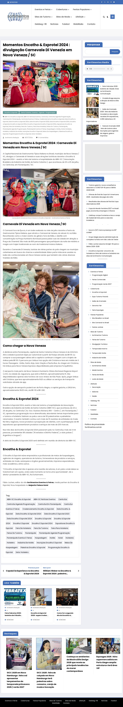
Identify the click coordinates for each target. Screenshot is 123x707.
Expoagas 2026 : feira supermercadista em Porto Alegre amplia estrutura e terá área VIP (35, 662)
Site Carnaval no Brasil (100, 322)
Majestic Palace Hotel (38, 485)
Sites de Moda (63, 16)
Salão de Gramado (99, 301)
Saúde (94, 396)
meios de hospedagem (50, 131)
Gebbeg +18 (41, 24)
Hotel (63, 129)
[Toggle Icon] (112, 17)
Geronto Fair (97, 305)
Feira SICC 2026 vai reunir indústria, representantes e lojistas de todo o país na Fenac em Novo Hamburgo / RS (66, 679)
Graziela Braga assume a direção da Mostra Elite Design (110, 100)
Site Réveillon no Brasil (100, 318)
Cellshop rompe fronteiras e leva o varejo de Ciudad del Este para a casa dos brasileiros (103, 217)
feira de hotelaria (15, 126)
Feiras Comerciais (99, 279)
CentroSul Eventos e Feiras (30, 119)
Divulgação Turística (99, 344)
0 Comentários (43, 138)
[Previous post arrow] (3, 570)
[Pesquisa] (104, 16)
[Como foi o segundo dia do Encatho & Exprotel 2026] (67, 597)
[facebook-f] (102, 2)
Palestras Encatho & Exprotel (33, 547)
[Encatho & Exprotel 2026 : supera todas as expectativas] (41, 597)
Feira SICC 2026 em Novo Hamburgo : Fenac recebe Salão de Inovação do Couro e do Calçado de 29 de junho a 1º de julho (96, 677)
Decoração (96, 387)
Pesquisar (115, 52)
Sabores (95, 392)
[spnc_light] (107, 16)
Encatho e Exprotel (33, 124)
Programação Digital (100, 275)
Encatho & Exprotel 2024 (18, 124)
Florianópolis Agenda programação (14, 129)
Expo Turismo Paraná (100, 297)
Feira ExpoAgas (98, 310)
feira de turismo (26, 126)
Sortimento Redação (12, 138)
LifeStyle (80, 16)
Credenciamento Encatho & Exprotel (51, 119)
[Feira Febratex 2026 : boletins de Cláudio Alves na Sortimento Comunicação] (15, 597)
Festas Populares (81, 9)
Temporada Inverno (99, 349)
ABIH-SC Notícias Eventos (32, 117)
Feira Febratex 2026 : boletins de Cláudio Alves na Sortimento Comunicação (13, 614)
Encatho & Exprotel (11, 112)
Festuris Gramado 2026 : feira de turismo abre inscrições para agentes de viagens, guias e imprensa (110, 131)
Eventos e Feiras (43, 9)
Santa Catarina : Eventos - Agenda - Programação (38, 112)
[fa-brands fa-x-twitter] (105, 2)
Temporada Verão (99, 353)
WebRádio (78, 24)
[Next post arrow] (78, 570)
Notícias (54, 24)
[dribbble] (108, 2)
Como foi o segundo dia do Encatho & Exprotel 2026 (65, 614)
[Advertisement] (102, 157)
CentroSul (44, 117)
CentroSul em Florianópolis (12, 119)
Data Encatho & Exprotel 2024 (19, 122)
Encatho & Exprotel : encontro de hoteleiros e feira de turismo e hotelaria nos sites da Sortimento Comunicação (102, 253)
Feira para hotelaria (39, 126)
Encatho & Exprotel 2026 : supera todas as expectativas (40, 614)
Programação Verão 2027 (102, 284)
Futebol (65, 24)
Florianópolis (63, 126)
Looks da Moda (97, 379)
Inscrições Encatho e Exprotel (32, 131)
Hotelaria (68, 129)
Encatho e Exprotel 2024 (48, 124)
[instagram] (111, 2)
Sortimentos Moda (99, 366)
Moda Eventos (97, 370)
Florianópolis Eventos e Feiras (36, 129)
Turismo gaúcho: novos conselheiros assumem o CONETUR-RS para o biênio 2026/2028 (101, 187)
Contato (91, 24)
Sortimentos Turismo (100, 335)
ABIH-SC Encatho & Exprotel (14, 117)
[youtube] (114, 2)
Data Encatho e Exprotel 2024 (59, 122)
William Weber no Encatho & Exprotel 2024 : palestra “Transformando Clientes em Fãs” (57, 572)
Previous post (33, 568)
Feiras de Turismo (53, 126)
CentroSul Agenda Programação (59, 117)
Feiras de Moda (97, 375)
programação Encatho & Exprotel (20, 134)
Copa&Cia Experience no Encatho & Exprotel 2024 (22, 572)
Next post (47, 568)
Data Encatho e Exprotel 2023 (39, 122)
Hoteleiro (6, 131)
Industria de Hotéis (99, 358)
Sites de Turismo (43, 16)
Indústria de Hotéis (16, 131)
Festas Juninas (97, 327)
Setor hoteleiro (37, 134)
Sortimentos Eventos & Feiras (40, 482)
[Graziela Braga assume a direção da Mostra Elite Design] (92, 102)
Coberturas (61, 9)
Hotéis (58, 129)
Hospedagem (51, 129)
